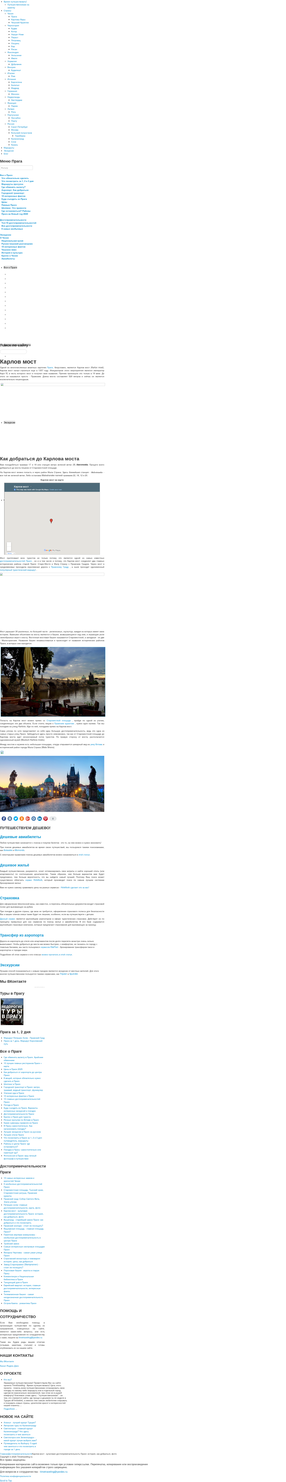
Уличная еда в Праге (14, 1092)
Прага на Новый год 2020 (14, 213)
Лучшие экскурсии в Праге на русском (22, 1131)
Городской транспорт (12, 192)
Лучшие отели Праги (14, 1134)
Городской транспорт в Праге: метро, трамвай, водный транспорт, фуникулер (23, 1088)
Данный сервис (7, 918)
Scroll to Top (6, 1480)
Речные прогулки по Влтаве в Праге (21, 1119)
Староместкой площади (59, 720)
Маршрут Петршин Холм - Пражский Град (24, 1037)
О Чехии (4, 237)
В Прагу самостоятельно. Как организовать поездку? (18, 1127)
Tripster (63, 973)
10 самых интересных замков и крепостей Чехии (19, 1179)
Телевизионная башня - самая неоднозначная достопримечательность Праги (23, 1297)
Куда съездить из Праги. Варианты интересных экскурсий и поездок (21, 1109)
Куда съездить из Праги (14, 198)
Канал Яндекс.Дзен (9, 1365)
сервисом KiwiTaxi (49, 946)
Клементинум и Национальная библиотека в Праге (19, 1278)
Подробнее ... (10, 1408)
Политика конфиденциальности (15, 1476)
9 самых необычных (12, 228)
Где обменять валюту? (13, 186)
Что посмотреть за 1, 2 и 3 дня (17, 180)
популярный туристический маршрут (18, 569)
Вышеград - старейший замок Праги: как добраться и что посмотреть (23, 1221)
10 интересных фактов (13, 195)
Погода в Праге (11, 1104)
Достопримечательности (13, 219)
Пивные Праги (9, 204)
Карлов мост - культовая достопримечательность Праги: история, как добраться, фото (23, 1213)
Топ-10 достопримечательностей (18, 222)
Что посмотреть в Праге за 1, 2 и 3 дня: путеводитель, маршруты (23, 1139)
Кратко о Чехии (9, 255)
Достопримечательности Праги (19, 1113)
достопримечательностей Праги (16, 560)
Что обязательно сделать (15, 178)
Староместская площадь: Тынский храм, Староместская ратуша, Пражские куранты (23, 1192)
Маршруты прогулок (12, 183)
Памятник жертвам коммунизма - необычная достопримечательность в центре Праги (22, 1237)
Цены (4, 201)
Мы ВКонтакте (7, 1361)
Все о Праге (6, 175)
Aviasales (8, 850)
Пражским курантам (64, 723)
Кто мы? (8, 1379)
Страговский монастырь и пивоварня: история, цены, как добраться (22, 1260)
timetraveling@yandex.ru (30, 1337)
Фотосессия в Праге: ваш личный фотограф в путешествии (20, 1157)
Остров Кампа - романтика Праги (20, 1303)
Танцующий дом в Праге (16, 1282)
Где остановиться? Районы (16, 210)
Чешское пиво (9, 249)
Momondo (19, 850)
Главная (4, 1453)
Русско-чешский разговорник (17, 243)
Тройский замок (11, 1243)
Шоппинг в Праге (12, 1083)
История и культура (11, 252)
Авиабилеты (8, 258)
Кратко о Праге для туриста (17, 1116)
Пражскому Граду (60, 566)
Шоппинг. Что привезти (13, 207)
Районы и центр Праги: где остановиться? (17, 1145)
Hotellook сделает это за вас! (75, 887)
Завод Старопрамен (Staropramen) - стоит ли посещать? (21, 1266)
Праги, (50, 367)
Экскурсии (5, 234)
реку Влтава (97, 744)
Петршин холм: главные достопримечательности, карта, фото (22, 1206)
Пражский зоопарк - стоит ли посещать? (23, 1225)
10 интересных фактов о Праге (19, 1095)
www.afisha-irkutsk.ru (39, 987)
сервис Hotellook (33, 879)
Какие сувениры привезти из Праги (21, 1122)
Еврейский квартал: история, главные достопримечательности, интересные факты (22, 1288)
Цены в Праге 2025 (13, 1069)
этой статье (84, 854)
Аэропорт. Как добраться (14, 189)
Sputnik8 (73, 973)
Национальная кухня (12, 240)
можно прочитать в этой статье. (57, 954)
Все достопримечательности (16, 225)
